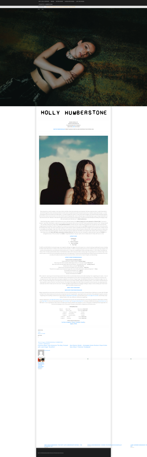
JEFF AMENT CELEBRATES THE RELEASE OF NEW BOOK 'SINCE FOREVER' (60, 6)
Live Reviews (80, 1)
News (52, 1)
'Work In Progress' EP (42, 342)
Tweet (39, 332)
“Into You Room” (66, 301)
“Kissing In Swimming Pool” (78, 301)
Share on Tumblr (41, 333)
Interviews (59, 1)
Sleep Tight (44, 301)
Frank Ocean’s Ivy (102, 301)
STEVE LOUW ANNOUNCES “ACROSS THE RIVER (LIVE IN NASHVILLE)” (104, 445)
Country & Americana (46, 4)
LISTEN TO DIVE (73, 236)
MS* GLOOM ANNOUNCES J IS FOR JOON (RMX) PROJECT (41, 365)
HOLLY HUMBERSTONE (58, 342)
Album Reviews (69, 1)
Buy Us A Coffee (44, 1)
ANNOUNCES (50, 342)
